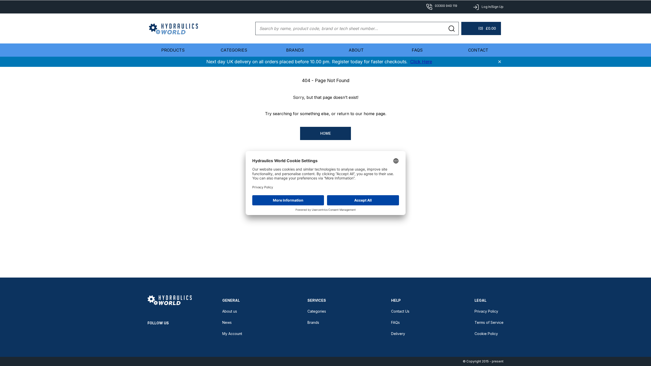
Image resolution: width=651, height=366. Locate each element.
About (356, 50)
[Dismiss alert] (500, 62)
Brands (295, 50)
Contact (478, 50)
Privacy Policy (486, 311)
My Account (232, 333)
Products (173, 50)
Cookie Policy (486, 333)
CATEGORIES (234, 50)
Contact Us (400, 311)
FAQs (417, 50)
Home (325, 133)
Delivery (398, 333)
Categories (316, 311)
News (227, 322)
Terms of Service (489, 322)
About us (229, 311)
